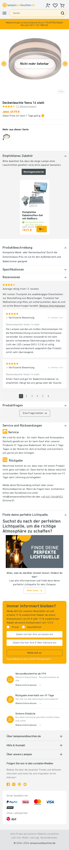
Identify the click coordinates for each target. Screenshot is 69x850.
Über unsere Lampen (19, 754)
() (26, 106)
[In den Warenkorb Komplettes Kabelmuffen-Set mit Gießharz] (41, 229)
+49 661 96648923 (52, 497)
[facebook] (8, 784)
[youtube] (25, 784)
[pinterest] (19, 784)
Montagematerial (34, 172)
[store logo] (19, 5)
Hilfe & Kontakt (16, 745)
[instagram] (13, 784)
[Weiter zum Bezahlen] (48, 396)
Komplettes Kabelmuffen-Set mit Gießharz (32, 215)
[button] (34, 24)
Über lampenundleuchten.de (24, 736)
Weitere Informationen (52, 306)
